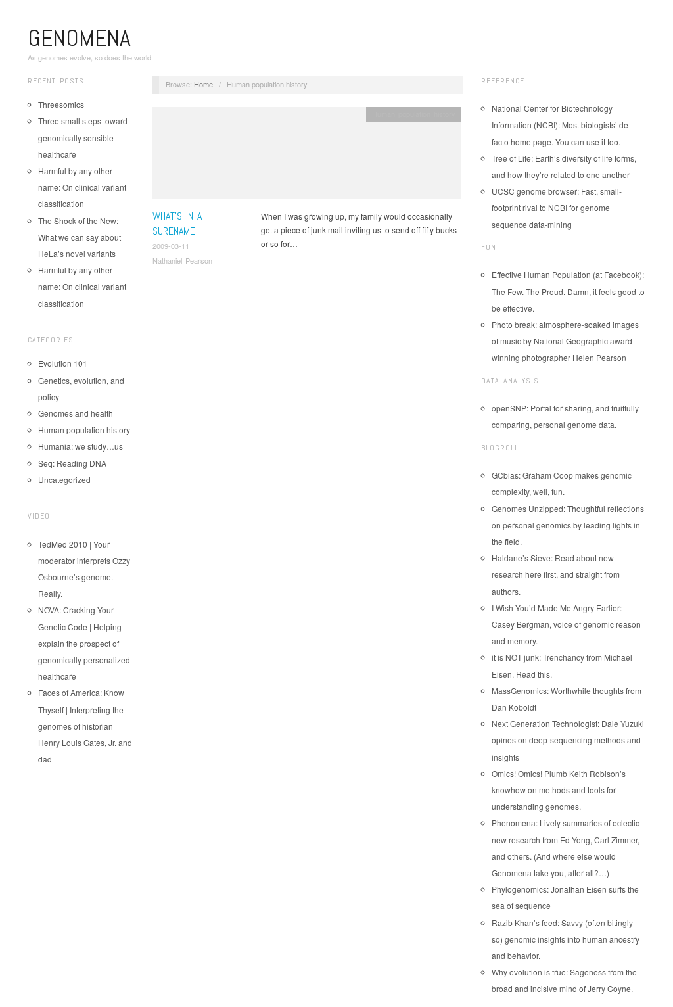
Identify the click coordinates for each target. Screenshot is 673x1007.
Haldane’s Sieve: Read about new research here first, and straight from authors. (556, 574)
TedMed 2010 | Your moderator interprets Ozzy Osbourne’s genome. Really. (84, 568)
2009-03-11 (170, 246)
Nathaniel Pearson (182, 260)
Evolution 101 (62, 363)
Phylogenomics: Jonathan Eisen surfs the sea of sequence (565, 897)
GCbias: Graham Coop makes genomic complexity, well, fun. (562, 483)
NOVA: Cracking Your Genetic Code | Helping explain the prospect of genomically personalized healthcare (84, 643)
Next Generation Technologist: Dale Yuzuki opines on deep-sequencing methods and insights (568, 740)
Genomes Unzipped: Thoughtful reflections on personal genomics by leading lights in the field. (568, 525)
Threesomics (61, 104)
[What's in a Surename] (306, 156)
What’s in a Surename (177, 223)
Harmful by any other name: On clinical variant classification (82, 187)
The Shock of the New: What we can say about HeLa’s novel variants (79, 237)
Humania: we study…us (80, 446)
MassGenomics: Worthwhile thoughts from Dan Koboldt (566, 699)
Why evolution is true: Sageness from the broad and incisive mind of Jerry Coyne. (564, 980)
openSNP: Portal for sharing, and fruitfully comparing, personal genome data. (565, 416)
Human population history (84, 429)
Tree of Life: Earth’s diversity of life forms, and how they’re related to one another (564, 166)
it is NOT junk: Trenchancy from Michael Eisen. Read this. (562, 665)
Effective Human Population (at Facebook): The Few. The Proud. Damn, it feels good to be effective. (568, 291)
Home (203, 84)
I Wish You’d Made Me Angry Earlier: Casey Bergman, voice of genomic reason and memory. (566, 624)
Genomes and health (75, 413)
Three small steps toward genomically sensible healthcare (83, 137)
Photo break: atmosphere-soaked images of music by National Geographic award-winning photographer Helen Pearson (565, 341)
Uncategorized (64, 479)
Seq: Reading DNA (72, 463)
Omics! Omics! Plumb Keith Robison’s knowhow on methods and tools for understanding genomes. (559, 790)
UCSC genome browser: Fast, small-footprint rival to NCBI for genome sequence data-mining (557, 207)
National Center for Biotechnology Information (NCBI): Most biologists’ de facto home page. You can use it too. (560, 125)
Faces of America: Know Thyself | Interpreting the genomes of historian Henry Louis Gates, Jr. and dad (85, 725)
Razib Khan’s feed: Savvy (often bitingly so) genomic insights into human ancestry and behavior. (565, 939)
